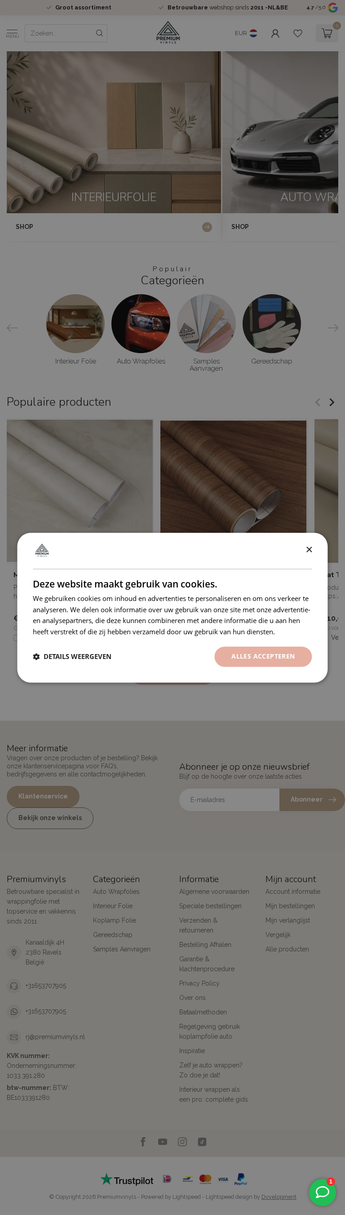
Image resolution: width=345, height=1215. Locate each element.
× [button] (308, 550)
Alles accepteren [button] (263, 656)
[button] (72, 657)
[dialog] (172, 607)
